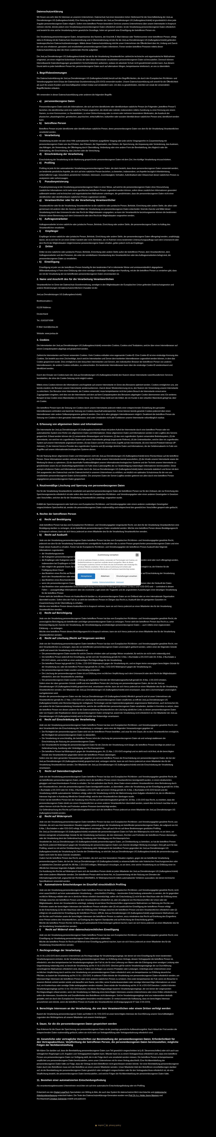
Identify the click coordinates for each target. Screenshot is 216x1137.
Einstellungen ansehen (126, 576)
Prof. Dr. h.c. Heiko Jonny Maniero (144, 1095)
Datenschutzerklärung (107, 582)
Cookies (95, 582)
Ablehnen (105, 576)
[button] (137, 555)
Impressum (120, 582)
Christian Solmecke (58, 1099)
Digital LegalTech (62, 1092)
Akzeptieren (86, 576)
